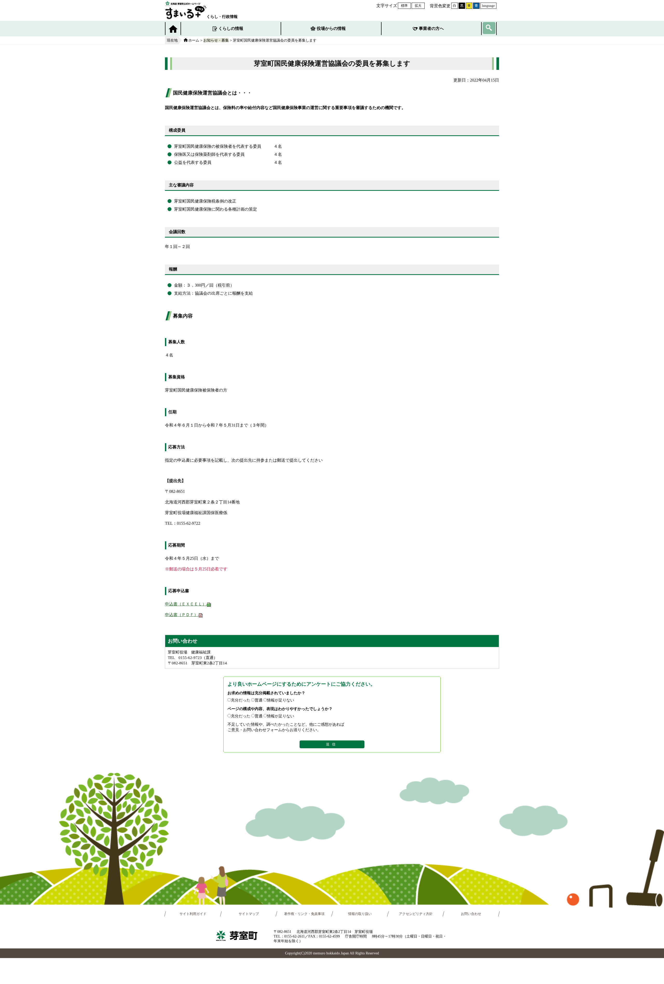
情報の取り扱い (360, 914)
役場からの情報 (331, 28)
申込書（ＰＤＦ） (181, 614)
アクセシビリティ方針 (416, 914)
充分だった (240, 700)
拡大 (418, 6)
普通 (258, 700)
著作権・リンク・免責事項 (304, 914)
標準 (404, 6)
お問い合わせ (471, 914)
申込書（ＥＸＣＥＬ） (185, 604)
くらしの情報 (230, 28)
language (488, 6)
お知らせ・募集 (216, 40)
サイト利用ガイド (192, 914)
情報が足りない (280, 700)
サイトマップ (249, 914)
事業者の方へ (431, 28)
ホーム (193, 40)
